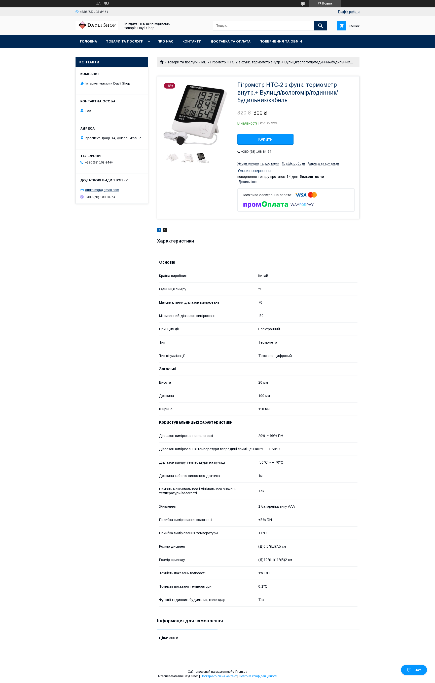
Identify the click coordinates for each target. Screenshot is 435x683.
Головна (88, 41)
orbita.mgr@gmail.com (102, 190)
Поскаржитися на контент (219, 676)
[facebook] (159, 231)
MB (203, 62)
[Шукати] (320, 25)
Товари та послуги (124, 41)
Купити (265, 139)
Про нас (165, 41)
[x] (165, 231)
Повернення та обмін (281, 41)
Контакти (192, 41)
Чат (418, 670)
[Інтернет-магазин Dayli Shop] (97, 28)
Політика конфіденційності (258, 676)
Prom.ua (241, 671)
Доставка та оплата (230, 41)
